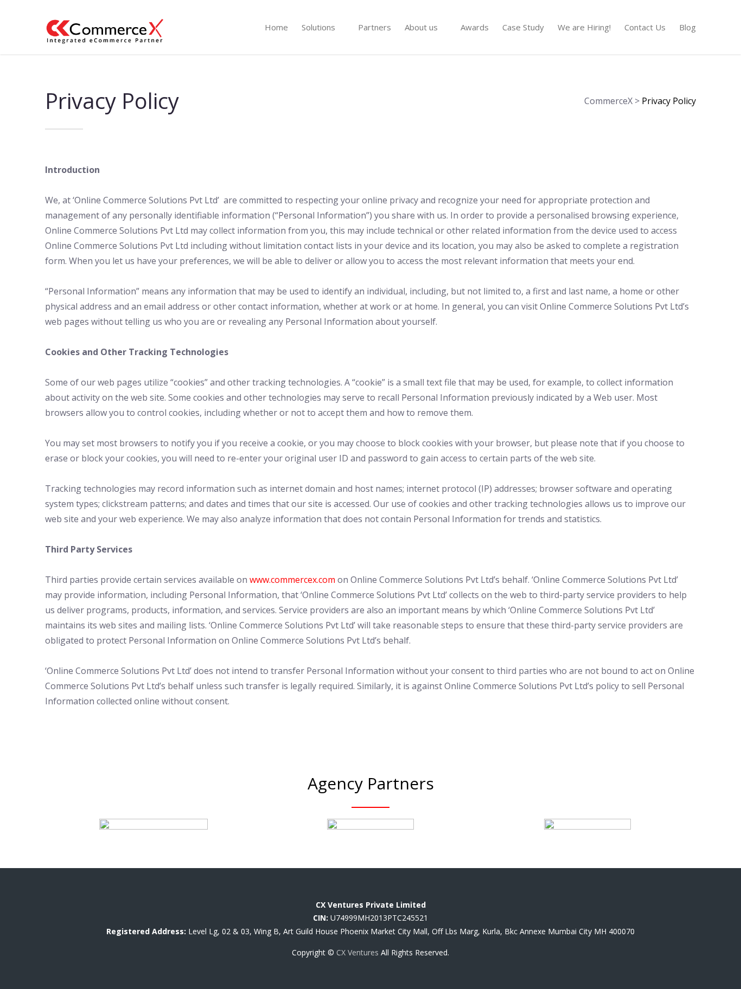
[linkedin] (379, 890)
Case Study (523, 27)
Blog (687, 27)
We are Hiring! (584, 27)
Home (276, 27)
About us (421, 27)
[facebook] (328, 890)
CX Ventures (357, 952)
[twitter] (353, 890)
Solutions (318, 27)
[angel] (421, 890)
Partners (374, 27)
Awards (475, 27)
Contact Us (645, 27)
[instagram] (404, 890)
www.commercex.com (292, 580)
